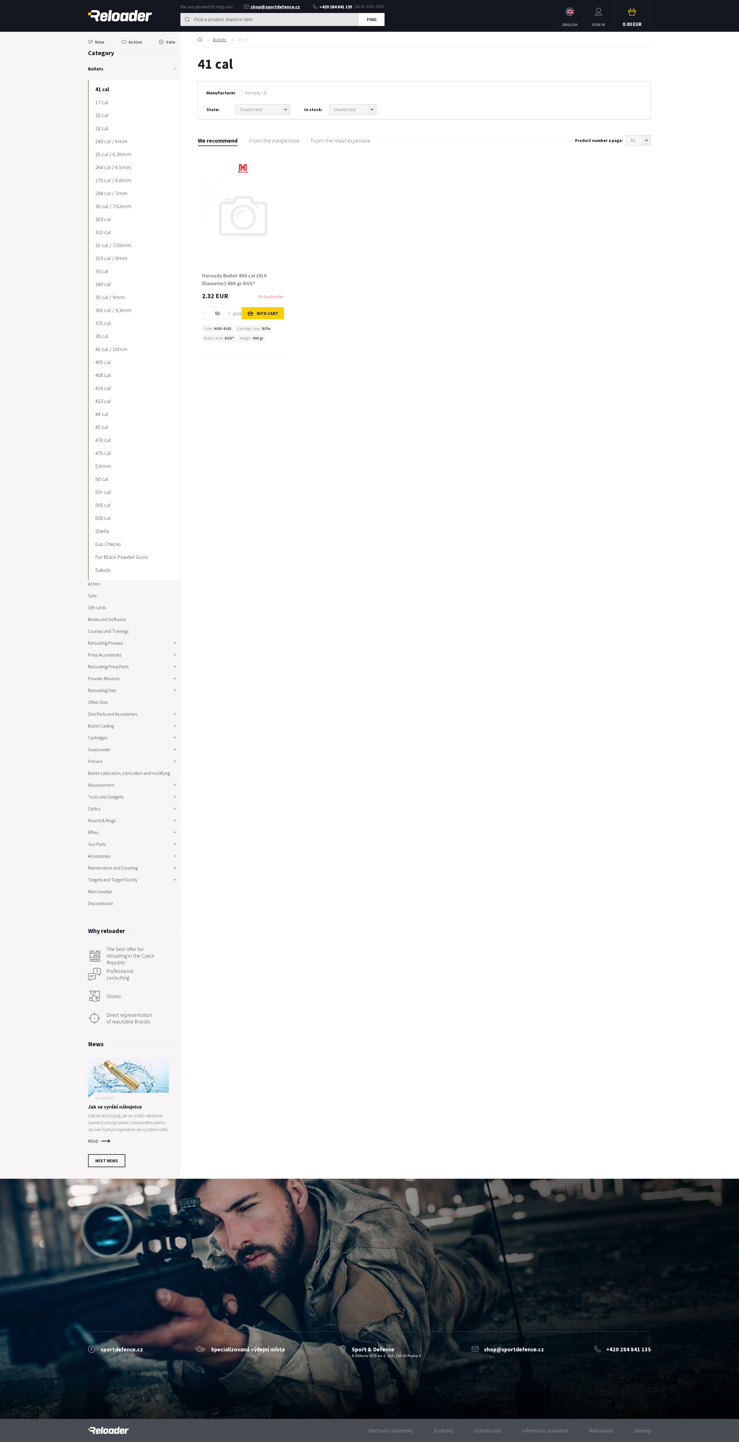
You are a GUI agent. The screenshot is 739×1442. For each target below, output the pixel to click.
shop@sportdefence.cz (275, 7)
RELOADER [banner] (120, 16)
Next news (106, 1160)
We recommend (218, 140)
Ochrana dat (487, 1430)
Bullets (219, 39)
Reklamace (601, 1430)
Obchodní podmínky (390, 1430)
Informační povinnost (545, 1430)
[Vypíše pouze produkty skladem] (352, 109)
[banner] (108, 1430)
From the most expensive (340, 140)
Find (371, 19)
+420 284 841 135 (335, 7)
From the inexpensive (274, 140)
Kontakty (444, 1430)
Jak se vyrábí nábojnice (115, 1106)
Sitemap (642, 1430)
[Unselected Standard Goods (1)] (263, 109)
